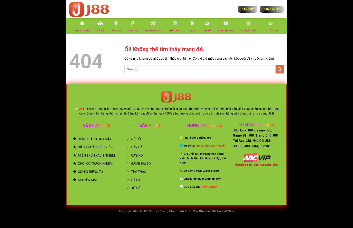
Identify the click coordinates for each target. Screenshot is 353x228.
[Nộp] (280, 69)
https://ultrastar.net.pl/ (210, 145)
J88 (81, 109)
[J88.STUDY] (89, 9)
